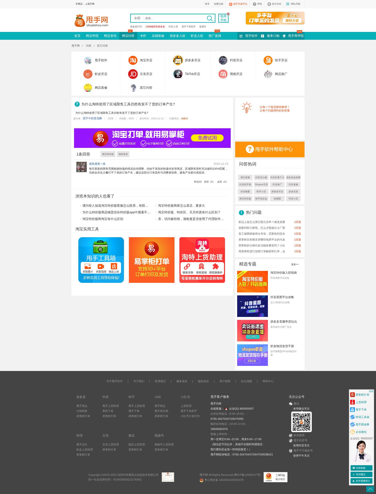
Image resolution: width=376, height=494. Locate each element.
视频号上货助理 (164, 444)
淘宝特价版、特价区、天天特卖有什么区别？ (189, 212)
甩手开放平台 (240, 4)
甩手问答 (216, 403)
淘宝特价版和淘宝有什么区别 (102, 219)
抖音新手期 (245, 184)
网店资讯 (110, 35)
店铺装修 (158, 35)
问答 (88, 45)
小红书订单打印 (190, 416)
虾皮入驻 (197, 35)
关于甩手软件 (114, 381)
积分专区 (276, 4)
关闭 (371, 391)
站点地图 (246, 381)
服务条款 (181, 381)
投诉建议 (358, 474)
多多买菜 (293, 191)
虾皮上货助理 (84, 449)
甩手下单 (133, 411)
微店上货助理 (136, 444)
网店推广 (281, 74)
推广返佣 (215, 35)
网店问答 (128, 35)
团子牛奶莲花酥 (92, 118)
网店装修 (101, 87)
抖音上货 (173, 26)
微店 (131, 435)
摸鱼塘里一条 (97, 163)
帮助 (259, 4)
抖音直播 (293, 184)
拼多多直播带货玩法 (283, 321)
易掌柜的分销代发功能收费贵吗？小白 (262, 245)
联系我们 (160, 381)
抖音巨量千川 (277, 177)
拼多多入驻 (177, 35)
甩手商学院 (296, 35)
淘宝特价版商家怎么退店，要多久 (181, 205)
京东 (105, 435)
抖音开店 (236, 60)
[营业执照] (168, 477)
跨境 (79, 435)
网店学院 (92, 35)
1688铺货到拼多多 (155, 26)
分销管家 (81, 411)
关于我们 (138, 381)
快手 (131, 397)
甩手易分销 (161, 411)
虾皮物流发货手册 (282, 346)
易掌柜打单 (83, 416)
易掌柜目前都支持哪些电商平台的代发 (262, 239)
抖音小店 (293, 198)
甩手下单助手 (189, 26)
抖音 (105, 397)
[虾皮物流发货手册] (252, 355)
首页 (77, 35)
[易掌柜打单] (277, 18)
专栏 (143, 35)
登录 (207, 4)
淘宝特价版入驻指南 (283, 272)
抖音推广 (277, 184)
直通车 (202, 26)
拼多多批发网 (293, 177)
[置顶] (370, 489)
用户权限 (225, 381)
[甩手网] (92, 21)
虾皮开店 (101, 74)
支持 (209, 181)
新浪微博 (299, 435)
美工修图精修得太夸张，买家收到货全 (262, 233)
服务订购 (273, 35)
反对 (222, 181)
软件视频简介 (361, 481)
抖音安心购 (261, 177)
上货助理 (186, 405)
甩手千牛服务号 (303, 450)
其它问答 (102, 45)
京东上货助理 (110, 444)
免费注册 (218, 4)
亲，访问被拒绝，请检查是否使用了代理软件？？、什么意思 (200, 219)
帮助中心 (268, 381)
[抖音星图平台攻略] (252, 306)
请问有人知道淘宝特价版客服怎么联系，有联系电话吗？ (121, 205)
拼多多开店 (193, 60)
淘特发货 (123, 154)
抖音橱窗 (245, 191)
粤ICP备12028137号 (247, 474)
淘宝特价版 (108, 154)
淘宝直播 (245, 177)
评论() (198, 181)
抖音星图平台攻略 (282, 297)
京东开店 (146, 74)
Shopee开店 (261, 184)
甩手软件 (251, 35)
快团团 (277, 198)
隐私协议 (203, 381)
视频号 (159, 435)
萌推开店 (236, 74)
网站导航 (295, 4)
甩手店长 (81, 444)
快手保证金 (261, 198)
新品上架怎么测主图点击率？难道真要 (262, 221)
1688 (158, 397)
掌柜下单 (107, 411)
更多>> (295, 264)
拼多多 (81, 397)
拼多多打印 (136, 26)
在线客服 (359, 468)
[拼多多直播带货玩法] (252, 330)
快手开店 (281, 60)
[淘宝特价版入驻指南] (252, 281)
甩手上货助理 (110, 405)
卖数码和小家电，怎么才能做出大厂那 (262, 227)
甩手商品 (81, 405)
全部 (137, 18)
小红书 (185, 397)
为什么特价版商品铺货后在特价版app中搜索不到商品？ (121, 212)
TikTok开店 (192, 74)
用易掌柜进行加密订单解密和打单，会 (262, 251)
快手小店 (261, 191)
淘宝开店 (146, 60)
